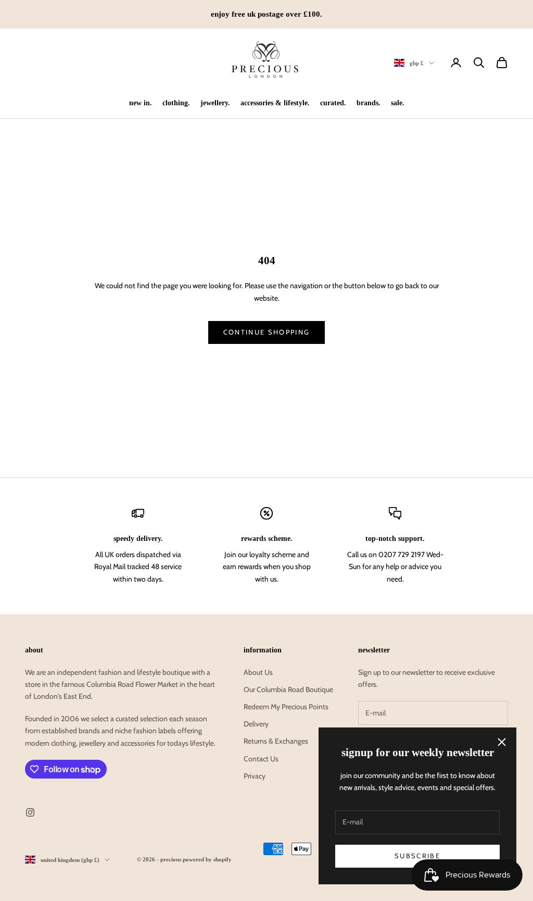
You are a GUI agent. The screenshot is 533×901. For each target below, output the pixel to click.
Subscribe (417, 855)
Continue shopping (266, 332)
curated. (333, 102)
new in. (140, 102)
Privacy (254, 776)
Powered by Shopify (207, 859)
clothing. (176, 102)
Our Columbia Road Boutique (288, 689)
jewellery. (215, 102)
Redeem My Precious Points (286, 706)
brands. (368, 102)
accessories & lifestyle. (275, 102)
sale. (397, 102)
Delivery (256, 724)
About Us (258, 672)
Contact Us (261, 758)
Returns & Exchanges (276, 741)
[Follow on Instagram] (30, 812)
